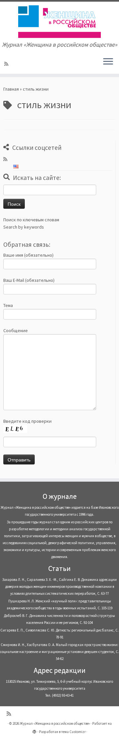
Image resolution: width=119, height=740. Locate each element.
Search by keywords (23, 227)
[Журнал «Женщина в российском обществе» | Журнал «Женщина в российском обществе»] (59, 21)
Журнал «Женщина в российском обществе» (55, 723)
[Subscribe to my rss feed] (7, 64)
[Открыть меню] (108, 62)
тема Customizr (73, 731)
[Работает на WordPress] (34, 730)
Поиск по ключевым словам (31, 220)
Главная (11, 89)
